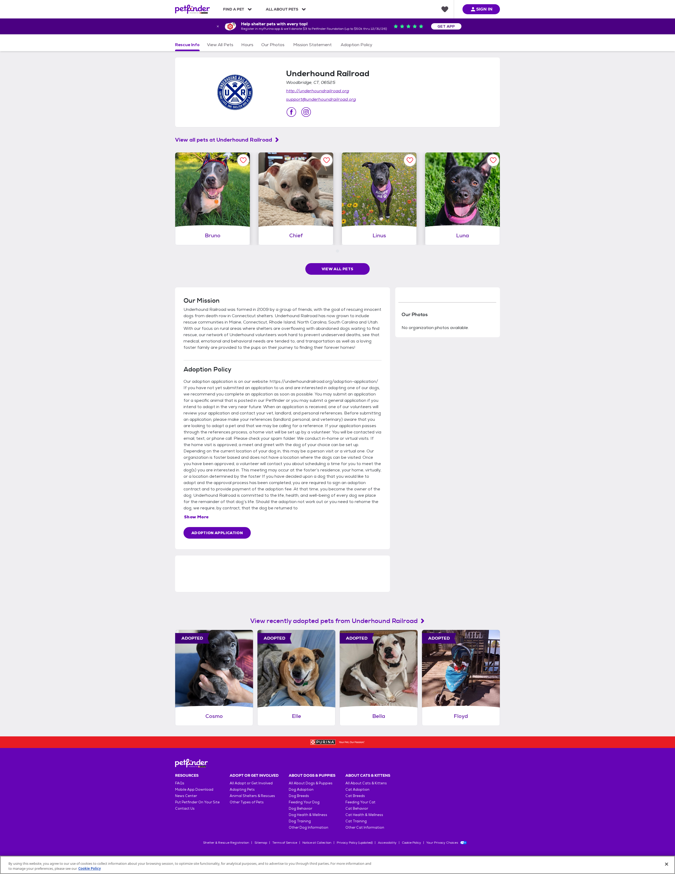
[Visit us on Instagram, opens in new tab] (306, 112)
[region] (337, 865)
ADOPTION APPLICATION (217, 532)
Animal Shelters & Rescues (252, 796)
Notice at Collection (316, 843)
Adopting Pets (242, 789)
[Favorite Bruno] (243, 160)
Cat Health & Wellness (364, 815)
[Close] (666, 864)
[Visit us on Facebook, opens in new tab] (291, 112)
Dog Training (300, 821)
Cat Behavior (356, 808)
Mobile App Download (194, 789)
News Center (186, 796)
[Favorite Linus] (410, 160)
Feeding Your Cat (360, 802)
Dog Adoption (301, 789)
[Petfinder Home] (192, 9)
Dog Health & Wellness (308, 815)
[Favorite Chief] (326, 160)
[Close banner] (218, 26)
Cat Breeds (355, 796)
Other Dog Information (308, 827)
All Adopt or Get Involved (251, 783)
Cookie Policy (411, 843)
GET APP (446, 26)
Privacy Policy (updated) (355, 843)
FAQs (179, 783)
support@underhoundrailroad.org (321, 99)
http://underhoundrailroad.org (317, 91)
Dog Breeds (299, 796)
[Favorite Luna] (493, 160)
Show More (196, 517)
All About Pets (282, 9)
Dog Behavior (300, 808)
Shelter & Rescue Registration (226, 843)
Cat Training (356, 821)
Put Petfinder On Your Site (197, 802)
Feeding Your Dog (304, 802)
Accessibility (387, 843)
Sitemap (260, 843)
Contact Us (185, 808)
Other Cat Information (364, 827)
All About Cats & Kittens (366, 783)
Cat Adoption (357, 789)
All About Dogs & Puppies (310, 783)
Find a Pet (233, 9)
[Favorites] (445, 9)
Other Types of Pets (247, 802)
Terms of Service (284, 843)
